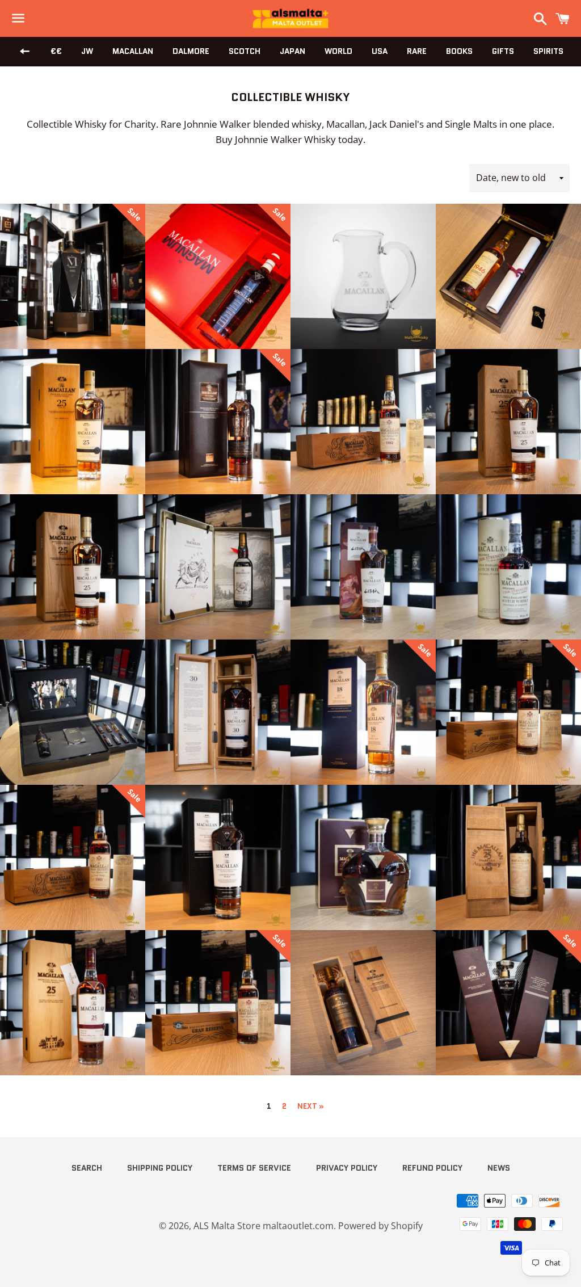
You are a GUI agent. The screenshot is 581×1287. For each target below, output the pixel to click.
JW (87, 51)
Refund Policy (432, 1168)
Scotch (244, 51)
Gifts (503, 51)
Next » (310, 1106)
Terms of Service (254, 1168)
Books (459, 51)
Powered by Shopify (380, 1225)
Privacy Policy (346, 1168)
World (338, 51)
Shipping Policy (159, 1168)
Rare (417, 51)
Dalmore (190, 51)
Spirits (548, 51)
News (498, 1168)
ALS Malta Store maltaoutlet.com (263, 1225)
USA (380, 51)
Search (86, 1168)
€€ (56, 51)
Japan (292, 51)
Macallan (132, 51)
